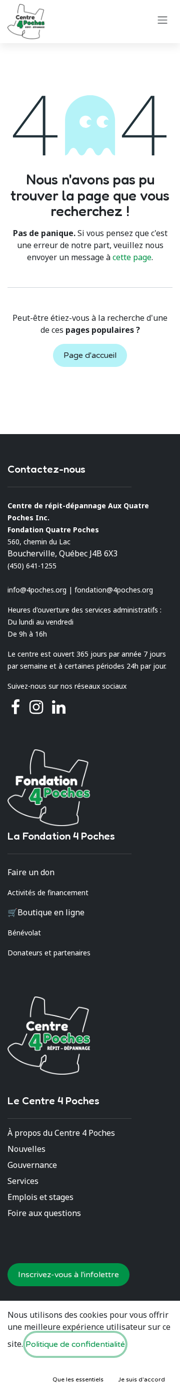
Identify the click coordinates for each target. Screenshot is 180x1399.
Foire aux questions (44, 1213)
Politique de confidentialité (75, 1344)
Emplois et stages (41, 1197)
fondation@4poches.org (113, 589)
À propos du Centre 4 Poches (61, 1132)
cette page (132, 257)
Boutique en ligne (51, 912)
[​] (36, 707)
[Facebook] (15, 707)
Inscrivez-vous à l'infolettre (68, 1275)
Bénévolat (24, 932)
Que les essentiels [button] (78, 1379)
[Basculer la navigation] (162, 20)
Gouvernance (32, 1164)
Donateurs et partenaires (49, 952)
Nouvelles (27, 1148)
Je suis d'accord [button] (141, 1379)
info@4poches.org (37, 589)
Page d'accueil (90, 355)
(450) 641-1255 (32, 565)
